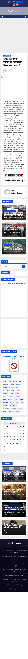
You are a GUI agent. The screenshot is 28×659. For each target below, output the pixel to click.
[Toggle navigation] (13, 17)
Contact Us (16, 556)
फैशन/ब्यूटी (20, 408)
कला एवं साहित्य (6, 408)
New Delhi (17, 396)
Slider (17, 402)
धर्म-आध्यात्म (13, 408)
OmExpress (14, 11)
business (5, 384)
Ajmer (4, 381)
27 (14, 443)
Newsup (24, 550)
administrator (14, 70)
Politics (10, 399)
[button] (22, 17)
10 (4, 436)
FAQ (10, 560)
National (11, 396)
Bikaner (21, 381)
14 (17, 436)
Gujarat (5, 387)
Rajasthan (5, 402)
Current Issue (23, 556)
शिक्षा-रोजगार (11, 411)
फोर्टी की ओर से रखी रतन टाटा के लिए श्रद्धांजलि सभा (16, 585)
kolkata (11, 393)
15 (20, 436)
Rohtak (12, 402)
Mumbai (5, 396)
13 (14, 436)
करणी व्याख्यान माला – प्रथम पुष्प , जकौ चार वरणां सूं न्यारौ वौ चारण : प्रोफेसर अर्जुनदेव (14, 564)
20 (14, 440)
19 (10, 440)
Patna (4, 399)
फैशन (3, 585)
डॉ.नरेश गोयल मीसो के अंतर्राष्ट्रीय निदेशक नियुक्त (14, 575)
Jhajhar (18, 390)
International (6, 390)
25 (7, 443)
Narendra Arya (18, 217)
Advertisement (8, 556)
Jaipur (5, 210)
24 (4, 443)
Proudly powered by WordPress (10, 550)
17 (4, 440)
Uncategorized (6, 55)
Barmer (15, 381)
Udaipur (5, 405)
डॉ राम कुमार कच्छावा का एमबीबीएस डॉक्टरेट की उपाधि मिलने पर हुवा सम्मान (14, 570)
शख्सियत (5, 411)
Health (16, 387)
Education (18, 384)
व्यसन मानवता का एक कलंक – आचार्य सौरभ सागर (9, 180)
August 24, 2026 (10, 530)
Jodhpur (5, 393)
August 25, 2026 (10, 494)
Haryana (11, 387)
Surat (21, 402)
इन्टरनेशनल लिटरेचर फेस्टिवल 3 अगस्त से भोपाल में (18, 180)
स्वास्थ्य (17, 411)
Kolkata (17, 393)
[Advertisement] (14, 33)
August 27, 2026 (10, 476)
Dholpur (12, 384)
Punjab (15, 399)
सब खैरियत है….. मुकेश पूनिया (14, 588)
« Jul (4, 451)
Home (2, 556)
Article (9, 381)
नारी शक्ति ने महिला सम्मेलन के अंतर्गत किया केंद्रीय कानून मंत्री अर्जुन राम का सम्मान (14, 580)
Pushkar (21, 399)
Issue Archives (15, 560)
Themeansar (15, 552)
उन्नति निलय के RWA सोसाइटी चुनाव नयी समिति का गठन (14, 229)
